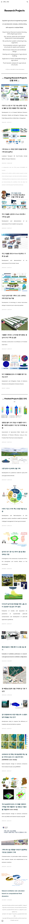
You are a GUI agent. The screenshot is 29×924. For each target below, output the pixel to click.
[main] (14, 10)
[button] (1, 2)
